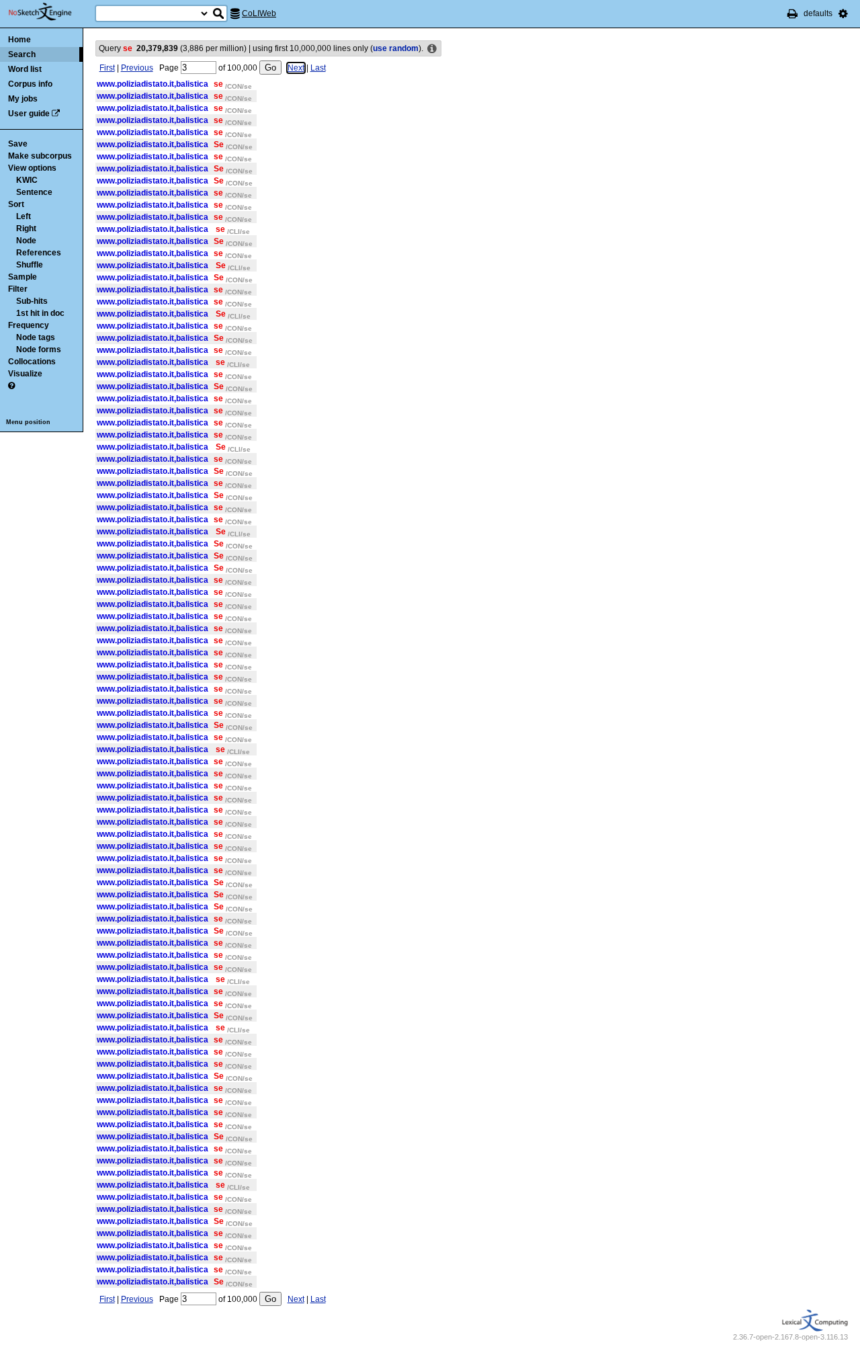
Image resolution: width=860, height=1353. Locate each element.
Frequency (28, 325)
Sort (16, 204)
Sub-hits (32, 301)
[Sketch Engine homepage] (50, 12)
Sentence (34, 192)
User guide (29, 113)
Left (23, 216)
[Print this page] (792, 13)
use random (396, 48)
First (107, 68)
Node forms (38, 349)
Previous (137, 68)
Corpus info (30, 84)
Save (18, 144)
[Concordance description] (432, 49)
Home (19, 39)
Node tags (35, 337)
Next (296, 68)
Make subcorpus (40, 156)
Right (26, 228)
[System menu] (843, 13)
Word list (25, 69)
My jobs (23, 99)
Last (318, 68)
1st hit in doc (40, 313)
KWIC (27, 180)
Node (26, 240)
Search (22, 54)
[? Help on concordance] (11, 386)
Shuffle (29, 265)
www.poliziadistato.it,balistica (152, 84)
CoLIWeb (259, 13)
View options (32, 168)
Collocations (32, 361)
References (38, 252)
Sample (22, 277)
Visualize (25, 373)
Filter (18, 289)
